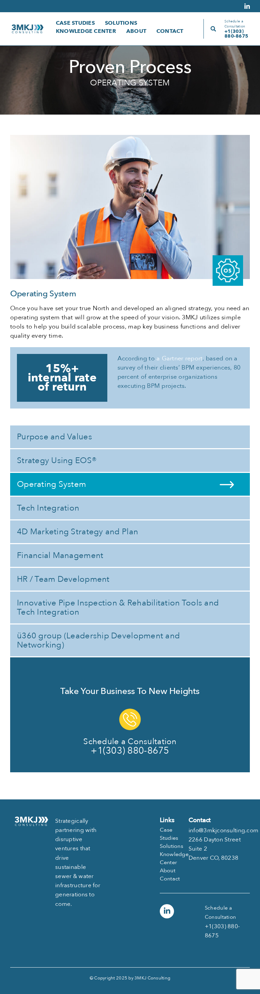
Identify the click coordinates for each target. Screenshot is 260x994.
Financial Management (60, 555)
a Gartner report (179, 358)
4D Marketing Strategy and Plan (77, 531)
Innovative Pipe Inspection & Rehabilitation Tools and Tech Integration (118, 607)
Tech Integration (48, 508)
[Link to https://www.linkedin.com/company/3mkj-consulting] (167, 911)
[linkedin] (247, 6)
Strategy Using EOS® (56, 460)
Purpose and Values (54, 436)
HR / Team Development (63, 579)
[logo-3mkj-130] (27, 27)
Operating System (51, 484)
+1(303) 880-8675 (236, 33)
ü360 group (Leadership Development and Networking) (98, 640)
